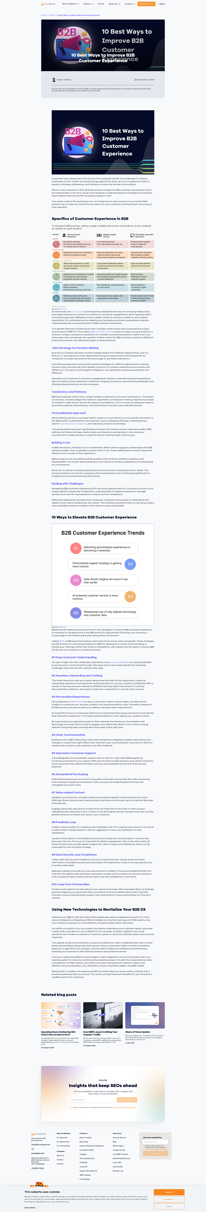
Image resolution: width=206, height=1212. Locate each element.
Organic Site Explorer (88, 1171)
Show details (29, 1208)
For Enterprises (63, 1142)
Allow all (169, 1192)
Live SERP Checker (120, 1154)
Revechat (62, 627)
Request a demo (146, 4)
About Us (60, 1155)
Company (129, 4)
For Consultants (63, 1146)
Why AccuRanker (69, 4)
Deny (169, 1206)
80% (62, 641)
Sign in (162, 4)
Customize (168, 1199)
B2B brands (77, 701)
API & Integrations (87, 1158)
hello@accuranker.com (40, 1145)
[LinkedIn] (32, 1149)
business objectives (119, 662)
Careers (60, 1160)
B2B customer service (102, 331)
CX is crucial (77, 311)
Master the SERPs (48, 15)
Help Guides (118, 1167)
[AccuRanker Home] (48, 4)
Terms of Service (119, 1107)
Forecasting (85, 1179)
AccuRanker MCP (87, 1150)
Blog (114, 1142)
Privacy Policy (131, 1107)
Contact (60, 1164)
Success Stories (119, 1137)
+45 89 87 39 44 (37, 1168)
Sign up (155, 1153)
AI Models (84, 1162)
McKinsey (62, 309)
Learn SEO (117, 1162)
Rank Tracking (85, 1137)
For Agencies (62, 1137)
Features (87, 4)
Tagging (83, 1154)
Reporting (84, 1142)
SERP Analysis (85, 1175)
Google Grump (119, 1150)
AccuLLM (83, 1167)
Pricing (101, 4)
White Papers (118, 1146)
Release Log (118, 1171)
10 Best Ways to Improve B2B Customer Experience (78, 15)
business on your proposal (73, 423)
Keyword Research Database (92, 1146)
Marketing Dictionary (121, 1158)
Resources (113, 4)
